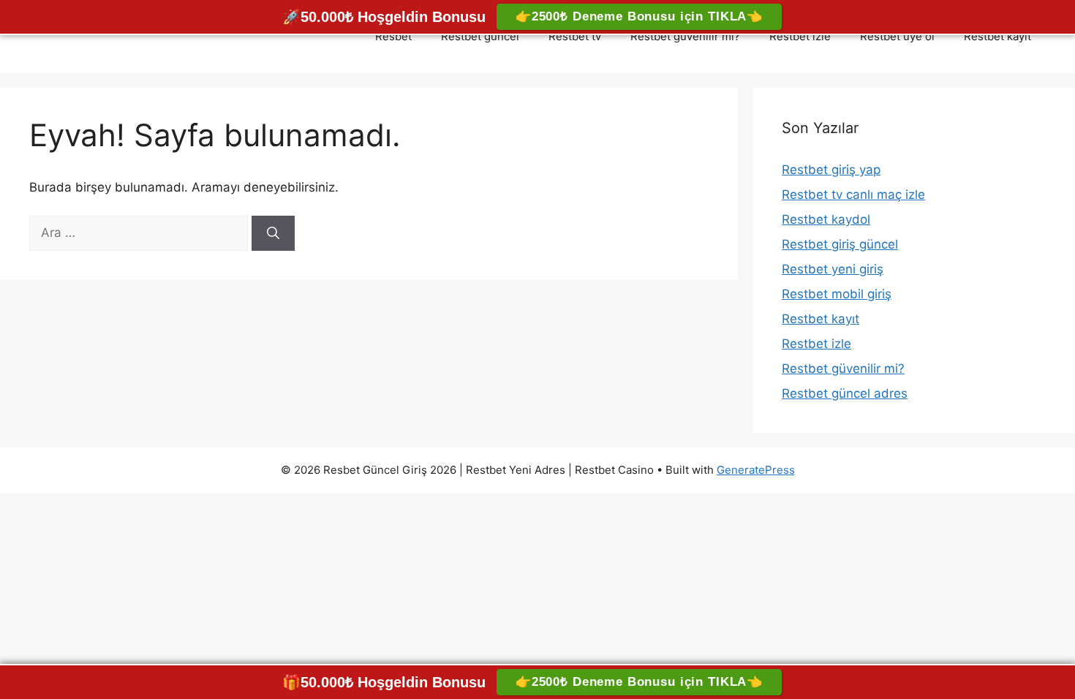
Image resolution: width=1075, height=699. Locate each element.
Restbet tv (574, 36)
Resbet (393, 36)
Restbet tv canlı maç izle (853, 194)
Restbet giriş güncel (840, 244)
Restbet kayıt (997, 36)
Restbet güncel (480, 36)
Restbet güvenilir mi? (685, 36)
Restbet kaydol (826, 219)
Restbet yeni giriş (832, 269)
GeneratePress (756, 470)
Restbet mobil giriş (836, 294)
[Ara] (273, 233)
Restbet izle (800, 36)
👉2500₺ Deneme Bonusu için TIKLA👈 (639, 16)
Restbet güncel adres (845, 393)
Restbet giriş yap (831, 169)
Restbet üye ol (897, 36)
